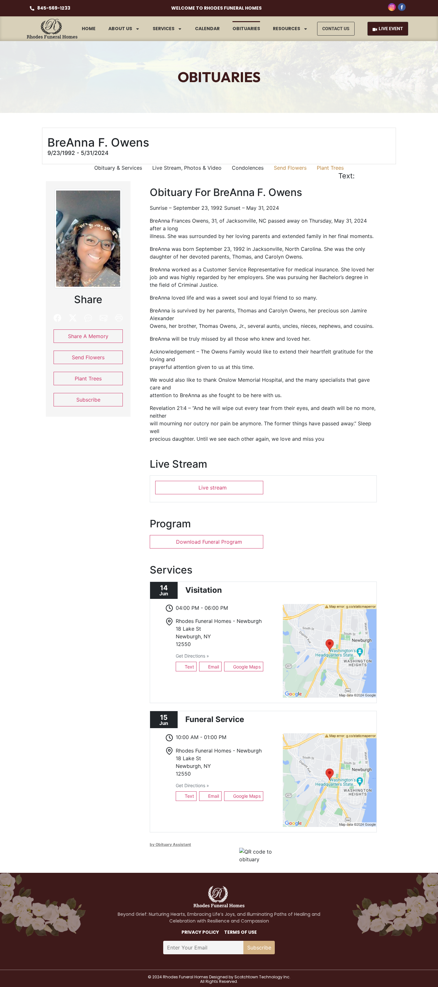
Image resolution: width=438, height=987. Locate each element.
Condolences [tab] (248, 168)
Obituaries (246, 28)
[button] (364, 176)
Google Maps (246, 666)
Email (213, 666)
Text (188, 666)
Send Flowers (290, 168)
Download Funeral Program (209, 542)
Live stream (212, 487)
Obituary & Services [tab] (118, 168)
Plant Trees (330, 168)
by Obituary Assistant (170, 844)
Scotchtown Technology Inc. (262, 977)
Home (89, 28)
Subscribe (88, 399)
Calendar (207, 28)
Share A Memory (88, 336)
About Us (120, 28)
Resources (286, 28)
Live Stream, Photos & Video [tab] (187, 168)
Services (163, 28)
